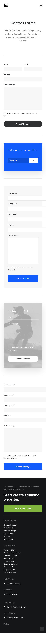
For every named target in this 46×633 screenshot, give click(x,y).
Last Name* (12, 204)
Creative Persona (10, 525)
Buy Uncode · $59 (23, 508)
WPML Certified (10, 573)
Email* (26, 64)
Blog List (7, 536)
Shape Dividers (9, 570)
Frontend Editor (9, 550)
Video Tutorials (12, 594)
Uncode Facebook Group (16, 607)
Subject (7, 74)
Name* (6, 64)
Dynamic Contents (10, 564)
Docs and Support (13, 583)
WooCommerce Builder (12, 553)
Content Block (9, 561)
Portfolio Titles (9, 528)
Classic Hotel (8, 534)
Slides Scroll (8, 567)
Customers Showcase (15, 618)
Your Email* (12, 214)
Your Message (9, 85)
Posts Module (9, 558)
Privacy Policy (12, 270)
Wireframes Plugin (10, 556)
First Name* (12, 193)
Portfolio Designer (10, 531)
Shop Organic (9, 539)
